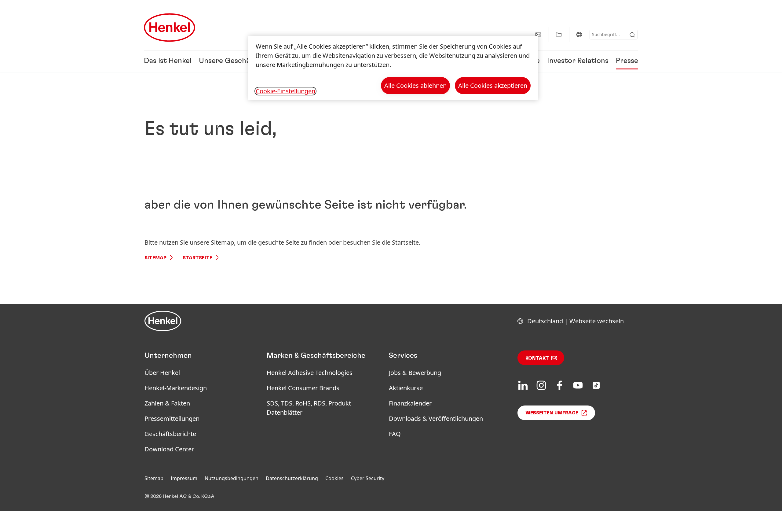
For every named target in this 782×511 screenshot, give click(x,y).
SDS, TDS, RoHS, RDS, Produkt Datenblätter (309, 408)
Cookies (334, 478)
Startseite (197, 257)
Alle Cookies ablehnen (415, 85)
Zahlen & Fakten (167, 403)
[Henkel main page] (169, 27)
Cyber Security (367, 478)
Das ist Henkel (168, 61)
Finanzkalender (410, 403)
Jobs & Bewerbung (415, 372)
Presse (627, 61)
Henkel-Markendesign (175, 388)
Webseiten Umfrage (551, 412)
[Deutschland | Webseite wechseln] (579, 34)
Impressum (184, 478)
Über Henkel (162, 372)
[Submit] (632, 35)
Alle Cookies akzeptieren (492, 85)
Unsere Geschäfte (230, 61)
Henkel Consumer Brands (303, 388)
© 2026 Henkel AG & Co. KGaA (179, 496)
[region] (393, 68)
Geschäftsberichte (170, 434)
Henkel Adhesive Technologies (310, 372)
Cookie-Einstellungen (285, 91)
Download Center (169, 449)
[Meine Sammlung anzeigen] (558, 34)
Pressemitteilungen (171, 418)
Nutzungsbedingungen (231, 478)
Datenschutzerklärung (292, 478)
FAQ (395, 434)
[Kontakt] (538, 34)
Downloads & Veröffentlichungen (436, 418)
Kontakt (537, 358)
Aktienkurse (406, 388)
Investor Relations (577, 61)
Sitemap (155, 257)
